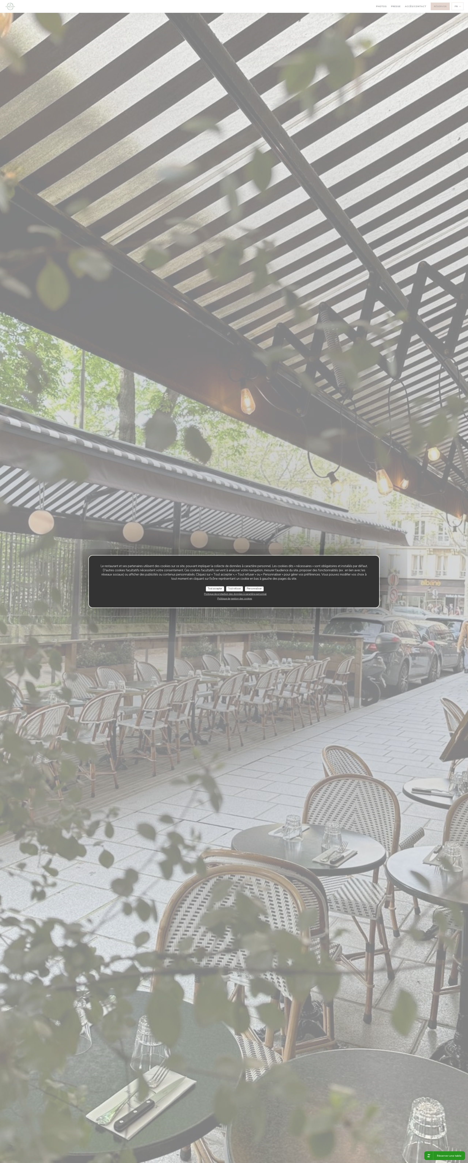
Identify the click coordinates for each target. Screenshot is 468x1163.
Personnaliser (254, 588)
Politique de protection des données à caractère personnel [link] (235, 594)
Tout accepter (215, 588)
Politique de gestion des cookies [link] (234, 598)
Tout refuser (234, 588)
